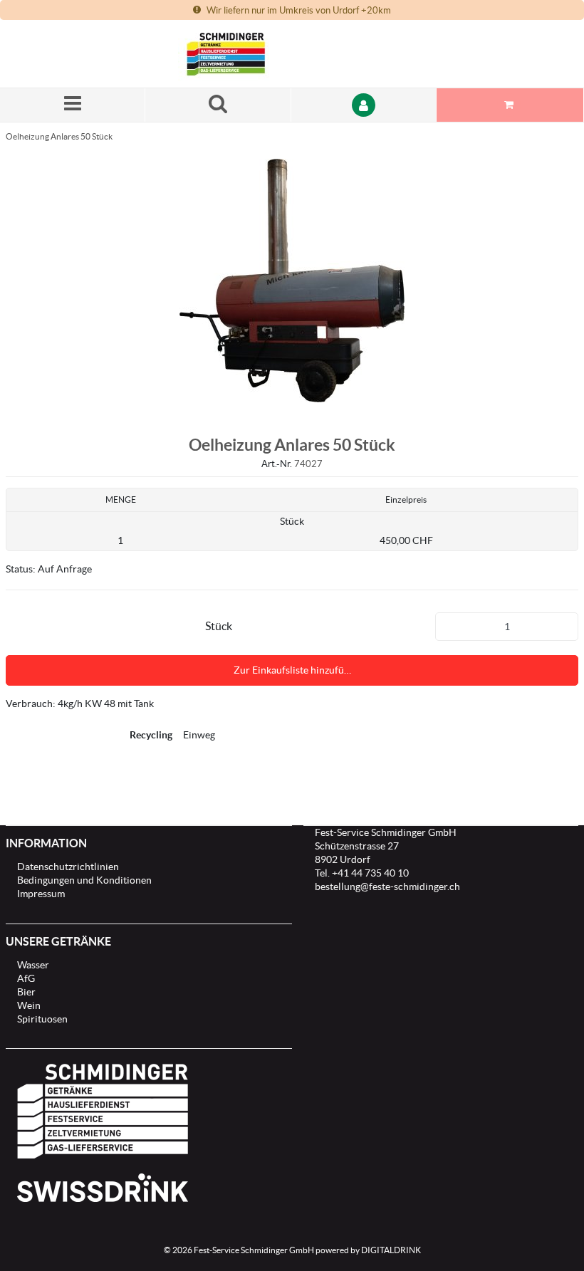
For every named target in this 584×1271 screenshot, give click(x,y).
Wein (29, 1005)
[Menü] (72, 105)
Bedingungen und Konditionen (84, 880)
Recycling (151, 735)
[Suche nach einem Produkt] (218, 105)
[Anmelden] (364, 105)
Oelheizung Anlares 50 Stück (59, 136)
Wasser (33, 965)
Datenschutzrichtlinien (68, 866)
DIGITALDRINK (391, 1250)
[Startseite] (245, 53)
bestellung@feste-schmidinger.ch (387, 886)
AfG (26, 978)
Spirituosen (42, 1019)
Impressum (41, 893)
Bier (26, 992)
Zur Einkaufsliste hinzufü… (292, 670)
